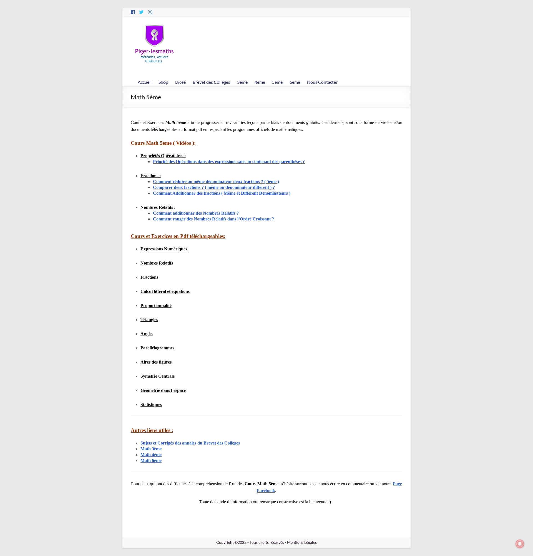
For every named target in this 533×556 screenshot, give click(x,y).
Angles (146, 333)
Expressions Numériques (163, 249)
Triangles (149, 319)
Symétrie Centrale (157, 376)
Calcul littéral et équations (165, 291)
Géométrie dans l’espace (163, 390)
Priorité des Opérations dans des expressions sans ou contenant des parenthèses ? (229, 161)
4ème (260, 82)
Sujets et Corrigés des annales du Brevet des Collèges (190, 443)
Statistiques (151, 404)
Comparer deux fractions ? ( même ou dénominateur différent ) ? (214, 187)
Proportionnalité (156, 305)
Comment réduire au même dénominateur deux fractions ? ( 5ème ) (216, 181)
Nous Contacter (322, 82)
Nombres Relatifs (156, 263)
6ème (295, 82)
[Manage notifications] (520, 543)
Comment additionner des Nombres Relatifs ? (196, 213)
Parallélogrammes (157, 348)
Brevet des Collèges (211, 82)
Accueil (145, 82)
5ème (277, 82)
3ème (242, 82)
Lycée (180, 82)
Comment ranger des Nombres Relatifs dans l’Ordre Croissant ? (213, 219)
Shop (163, 82)
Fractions (149, 277)
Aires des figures (156, 362)
